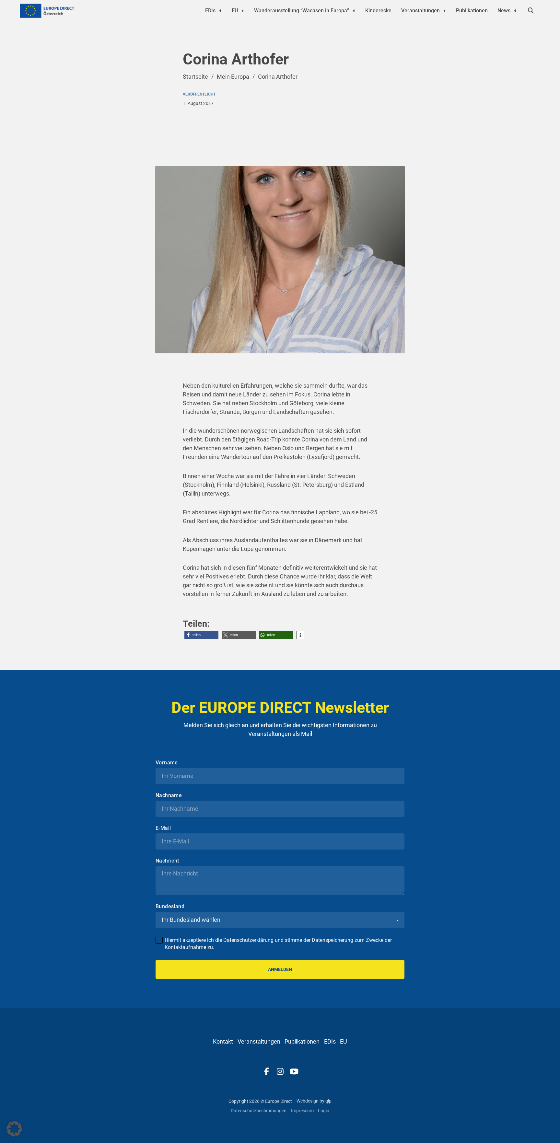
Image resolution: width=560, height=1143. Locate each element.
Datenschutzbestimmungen (258, 1110)
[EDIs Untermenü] (220, 11)
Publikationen (472, 10)
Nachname (169, 795)
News (503, 10)
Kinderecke (378, 10)
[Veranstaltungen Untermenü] (444, 11)
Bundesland (170, 906)
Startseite (195, 76)
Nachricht (167, 860)
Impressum (302, 1110)
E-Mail (163, 828)
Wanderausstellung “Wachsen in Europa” (301, 10)
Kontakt (223, 1041)
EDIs (210, 10)
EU (235, 10)
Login (323, 1110)
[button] (201, 635)
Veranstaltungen (420, 10)
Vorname (167, 762)
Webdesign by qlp (314, 1100)
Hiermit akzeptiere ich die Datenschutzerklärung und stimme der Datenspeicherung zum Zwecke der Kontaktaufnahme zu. (278, 943)
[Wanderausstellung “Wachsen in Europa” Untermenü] (354, 11)
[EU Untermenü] (242, 11)
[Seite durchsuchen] (531, 10)
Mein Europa (233, 76)
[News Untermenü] (515, 11)
